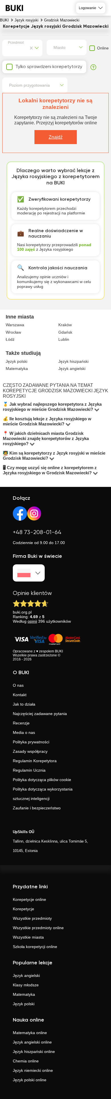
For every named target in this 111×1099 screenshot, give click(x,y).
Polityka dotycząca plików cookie (42, 779)
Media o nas (24, 732)
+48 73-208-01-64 (37, 532)
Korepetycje (23, 909)
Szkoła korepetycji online (35, 946)
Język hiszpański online (34, 1051)
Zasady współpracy (30, 751)
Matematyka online (30, 1032)
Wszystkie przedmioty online (38, 927)
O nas (18, 685)
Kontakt (19, 694)
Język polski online (29, 1080)
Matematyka (24, 994)
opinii (32, 621)
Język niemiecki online (33, 1070)
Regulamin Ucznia (29, 770)
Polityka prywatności (31, 742)
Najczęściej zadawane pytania (40, 713)
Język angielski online (32, 1042)
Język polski (23, 1004)
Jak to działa (24, 704)
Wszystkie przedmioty (32, 918)
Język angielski (26, 975)
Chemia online (26, 1061)
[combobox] (9, 48)
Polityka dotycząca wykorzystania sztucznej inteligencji (43, 794)
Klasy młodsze (26, 985)
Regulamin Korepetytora (35, 760)
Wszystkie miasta (28, 937)
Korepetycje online (29, 899)
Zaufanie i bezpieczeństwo (37, 808)
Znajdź (56, 137)
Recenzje (21, 723)
